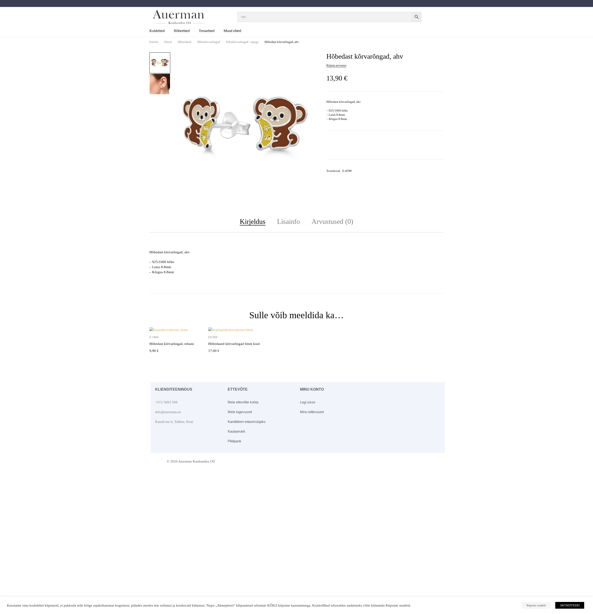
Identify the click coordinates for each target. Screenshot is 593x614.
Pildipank (234, 441)
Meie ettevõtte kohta (243, 402)
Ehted (168, 42)
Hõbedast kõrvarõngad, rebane (171, 344)
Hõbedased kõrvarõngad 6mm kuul (234, 344)
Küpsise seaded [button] (536, 605)
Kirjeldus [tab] (252, 221)
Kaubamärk (236, 431)
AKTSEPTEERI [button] (570, 605)
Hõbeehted (184, 42)
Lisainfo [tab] (288, 221)
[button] (310, 59)
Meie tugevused (240, 412)
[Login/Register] (437, 17)
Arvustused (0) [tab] (332, 221)
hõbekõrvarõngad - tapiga (242, 42)
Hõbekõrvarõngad (208, 42)
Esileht (153, 42)
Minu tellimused (312, 412)
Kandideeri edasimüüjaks (247, 422)
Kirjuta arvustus (336, 65)
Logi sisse (307, 402)
